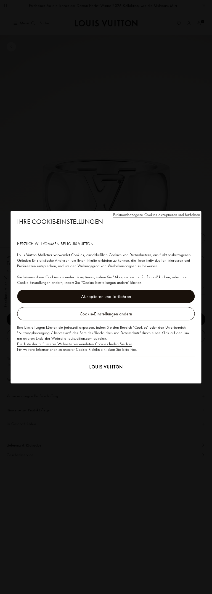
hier (133, 349)
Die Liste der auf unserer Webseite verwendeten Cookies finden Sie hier (74, 343)
